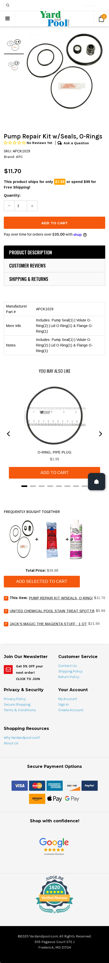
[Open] (96, 481)
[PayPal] (89, 785)
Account (89, 6)
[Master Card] (37, 785)
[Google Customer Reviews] (54, 846)
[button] (15, 143)
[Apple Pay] (54, 798)
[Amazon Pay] (37, 798)
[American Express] (54, 785)
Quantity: (12, 195)
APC (19, 156)
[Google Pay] (72, 798)
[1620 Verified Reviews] (54, 914)
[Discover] (72, 785)
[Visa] (19, 785)
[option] (64, 71)
